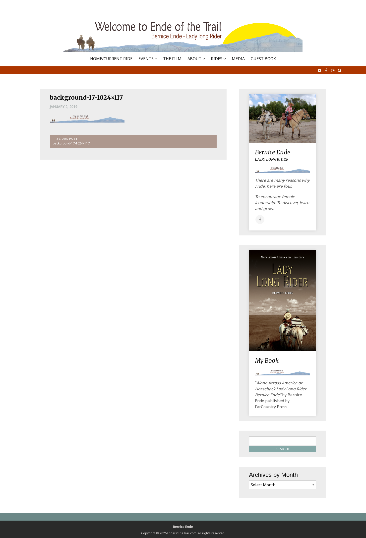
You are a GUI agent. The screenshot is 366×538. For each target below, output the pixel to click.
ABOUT (194, 59)
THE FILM (172, 59)
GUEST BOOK (263, 59)
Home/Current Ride (111, 59)
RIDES (216, 59)
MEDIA (238, 59)
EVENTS (146, 59)
